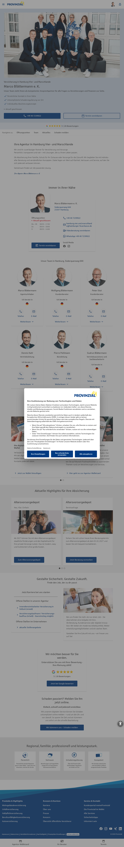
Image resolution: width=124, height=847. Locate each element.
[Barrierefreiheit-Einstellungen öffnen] (120, 723)
